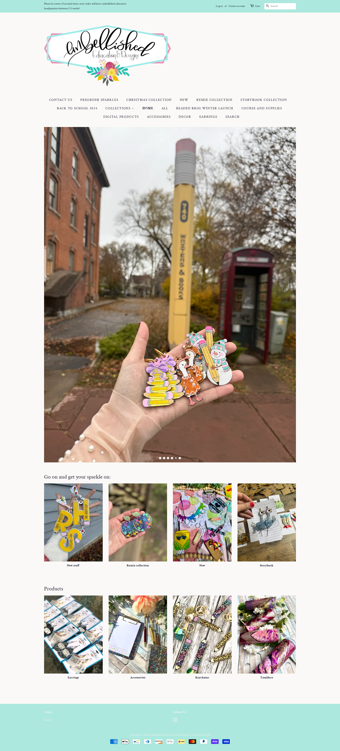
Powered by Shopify (200, 735)
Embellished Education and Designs (169, 735)
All (165, 108)
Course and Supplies (261, 108)
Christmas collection (149, 100)
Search (232, 117)
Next (287, 295)
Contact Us (60, 100)
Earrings (208, 117)
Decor (185, 117)
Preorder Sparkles (99, 100)
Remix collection (214, 100)
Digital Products (121, 117)
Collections (118, 108)
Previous (52, 295)
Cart (257, 6)
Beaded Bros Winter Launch (204, 108)
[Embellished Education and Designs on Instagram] (175, 721)
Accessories (159, 117)
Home (147, 108)
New (184, 100)
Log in (219, 6)
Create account (237, 6)
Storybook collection (263, 100)
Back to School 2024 (77, 108)
